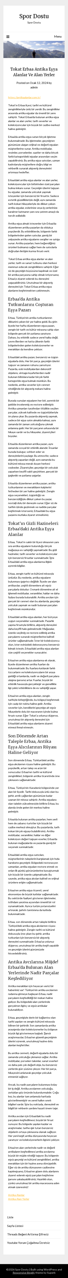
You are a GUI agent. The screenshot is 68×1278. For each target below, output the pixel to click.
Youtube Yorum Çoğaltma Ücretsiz (28, 1242)
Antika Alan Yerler (18, 1198)
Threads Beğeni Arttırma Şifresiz (28, 1234)
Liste (10, 1217)
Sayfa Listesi (15, 1226)
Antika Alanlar (16, 1195)
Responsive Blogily (24, 1272)
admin (34, 87)
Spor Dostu (34, 16)
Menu (58, 36)
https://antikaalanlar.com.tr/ (24, 97)
